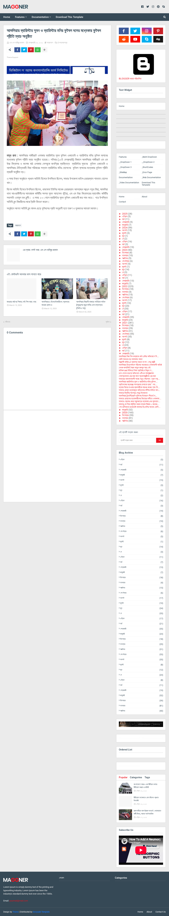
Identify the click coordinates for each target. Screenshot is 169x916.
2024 (124, 227)
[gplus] (152, 739)
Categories (136, 777)
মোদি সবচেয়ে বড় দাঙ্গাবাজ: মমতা (130, 359)
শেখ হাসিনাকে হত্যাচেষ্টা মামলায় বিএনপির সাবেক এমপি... (139, 407)
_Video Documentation (129, 182)
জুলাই (124, 233)
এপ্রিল (124, 216)
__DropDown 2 (148, 162)
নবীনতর (7, 322)
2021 (124, 322)
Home (121, 106)
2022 (124, 286)
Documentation (126, 177)
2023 (124, 250)
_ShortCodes (147, 167)
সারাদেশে (50, 42)
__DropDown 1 (125, 162)
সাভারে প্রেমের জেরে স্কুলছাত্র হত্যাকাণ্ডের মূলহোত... (139, 401)
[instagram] (129, 145)
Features (123, 157)
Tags (147, 777)
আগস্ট (124, 230)
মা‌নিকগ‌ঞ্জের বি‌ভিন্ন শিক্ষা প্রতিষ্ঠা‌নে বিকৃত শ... (136, 370)
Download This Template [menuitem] (69, 17)
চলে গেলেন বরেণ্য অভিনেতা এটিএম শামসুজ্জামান (136, 373)
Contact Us (160, 912)
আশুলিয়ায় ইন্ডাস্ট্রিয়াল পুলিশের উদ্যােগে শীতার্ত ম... (138, 395)
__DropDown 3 (125, 167)
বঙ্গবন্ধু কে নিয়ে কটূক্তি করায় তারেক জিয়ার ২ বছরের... (139, 404)
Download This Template (148, 183)
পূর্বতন (108, 322)
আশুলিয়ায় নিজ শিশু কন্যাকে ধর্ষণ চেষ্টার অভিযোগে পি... (139, 356)
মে (123, 238)
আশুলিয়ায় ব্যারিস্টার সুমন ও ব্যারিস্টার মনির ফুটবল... (138, 381)
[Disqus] (57, 455)
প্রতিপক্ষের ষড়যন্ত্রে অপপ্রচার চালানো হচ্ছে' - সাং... (138, 384)
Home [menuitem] (6, 17)
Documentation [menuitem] (40, 17)
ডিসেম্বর (125, 252)
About (144, 197)
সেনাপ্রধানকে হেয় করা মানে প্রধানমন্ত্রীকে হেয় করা (137, 376)
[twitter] (129, 739)
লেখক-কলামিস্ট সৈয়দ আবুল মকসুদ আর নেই (135, 367)
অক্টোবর (125, 258)
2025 (124, 213)
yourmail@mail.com (18, 900)
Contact (122, 202)
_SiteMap (123, 172)
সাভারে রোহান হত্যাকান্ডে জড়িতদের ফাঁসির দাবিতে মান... (139, 390)
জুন (123, 236)
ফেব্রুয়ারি (125, 222)
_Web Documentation (151, 177)
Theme (15, 912)
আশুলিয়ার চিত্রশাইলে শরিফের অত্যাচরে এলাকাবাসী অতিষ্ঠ (140, 364)
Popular (123, 777)
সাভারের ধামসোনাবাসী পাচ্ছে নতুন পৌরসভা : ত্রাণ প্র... (139, 378)
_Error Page (147, 172)
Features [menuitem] (20, 17)
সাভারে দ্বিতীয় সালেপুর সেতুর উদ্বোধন (133, 393)
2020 (124, 412)
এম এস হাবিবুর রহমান (16, 42)
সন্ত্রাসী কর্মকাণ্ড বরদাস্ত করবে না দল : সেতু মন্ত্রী (137, 362)
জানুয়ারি (125, 224)
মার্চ (123, 219)
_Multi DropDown (149, 157)
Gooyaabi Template (41, 912)
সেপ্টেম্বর (125, 261)
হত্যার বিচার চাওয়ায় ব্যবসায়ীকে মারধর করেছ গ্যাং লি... (139, 387)
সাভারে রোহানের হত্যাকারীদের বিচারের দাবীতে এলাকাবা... (140, 398)
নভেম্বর (125, 255)
